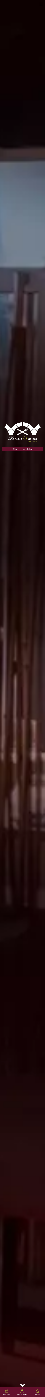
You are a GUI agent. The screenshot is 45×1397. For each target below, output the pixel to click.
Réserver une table (23, 448)
